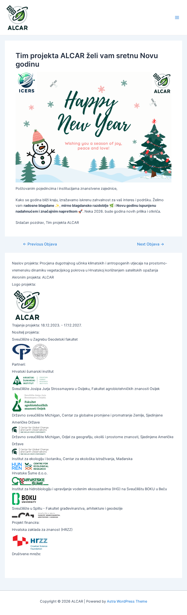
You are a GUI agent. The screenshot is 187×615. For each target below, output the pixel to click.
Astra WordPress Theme (127, 601)
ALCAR (42, 17)
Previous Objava (40, 244)
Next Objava (150, 244)
